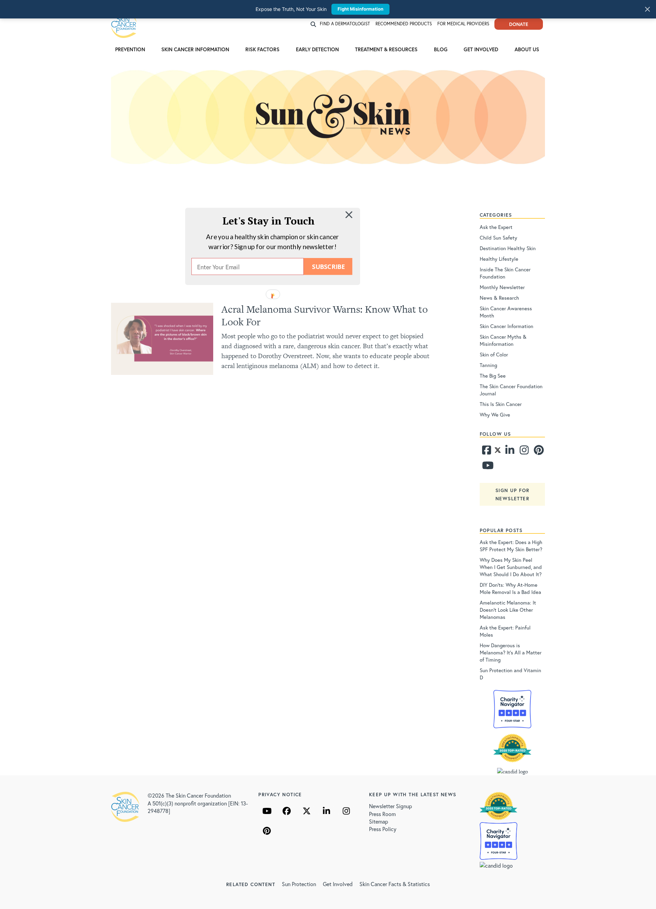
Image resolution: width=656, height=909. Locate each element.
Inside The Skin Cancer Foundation (505, 273)
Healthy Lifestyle (499, 258)
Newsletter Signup (390, 806)
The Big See (493, 375)
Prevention (130, 49)
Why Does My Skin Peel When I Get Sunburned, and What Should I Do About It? (511, 567)
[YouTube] (266, 810)
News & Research (499, 297)
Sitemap (378, 821)
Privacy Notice (280, 794)
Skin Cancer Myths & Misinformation (503, 340)
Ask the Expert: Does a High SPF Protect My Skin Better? (511, 546)
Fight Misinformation (360, 9)
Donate (518, 24)
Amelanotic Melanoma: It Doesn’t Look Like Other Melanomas (508, 609)
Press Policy (382, 828)
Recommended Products (403, 24)
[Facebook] (486, 451)
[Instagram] (523, 451)
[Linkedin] (509, 451)
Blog (441, 49)
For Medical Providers (463, 24)
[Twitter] (498, 451)
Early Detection (317, 49)
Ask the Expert (496, 226)
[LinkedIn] (326, 810)
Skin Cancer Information (195, 49)
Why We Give (495, 414)
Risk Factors (262, 49)
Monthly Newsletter (502, 287)
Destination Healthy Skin (508, 248)
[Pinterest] (537, 451)
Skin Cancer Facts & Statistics (394, 883)
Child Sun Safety (498, 237)
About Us (527, 49)
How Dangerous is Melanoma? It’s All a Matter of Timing (511, 652)
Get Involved (481, 49)
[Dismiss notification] (647, 9)
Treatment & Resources (386, 49)
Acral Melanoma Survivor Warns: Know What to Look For (324, 315)
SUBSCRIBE (328, 266)
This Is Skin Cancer (501, 404)
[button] (268, 221)
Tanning (488, 365)
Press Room (382, 813)
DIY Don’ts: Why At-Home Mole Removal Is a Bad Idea (510, 588)
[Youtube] (486, 467)
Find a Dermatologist (345, 24)
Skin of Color (494, 354)
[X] (306, 810)
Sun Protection (299, 883)
